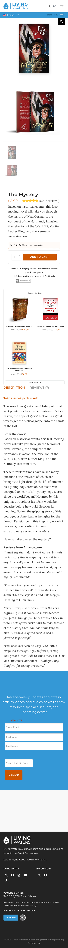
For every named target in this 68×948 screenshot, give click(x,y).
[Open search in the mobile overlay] (49, 5)
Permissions (47, 939)
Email (13, 720)
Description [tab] (14, 387)
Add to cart (39, 256)
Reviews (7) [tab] (39, 387)
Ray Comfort (51, 268)
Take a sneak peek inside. (21, 398)
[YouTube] (25, 875)
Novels (51, 276)
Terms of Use (34, 943)
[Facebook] (12, 875)
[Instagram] (19, 875)
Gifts (45, 276)
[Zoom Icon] (61, 21)
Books (33, 268)
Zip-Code (9, 756)
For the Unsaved (34, 276)
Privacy (59, 939)
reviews (51, 200)
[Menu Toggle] (62, 15)
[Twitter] (6, 875)
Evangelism (37, 272)
